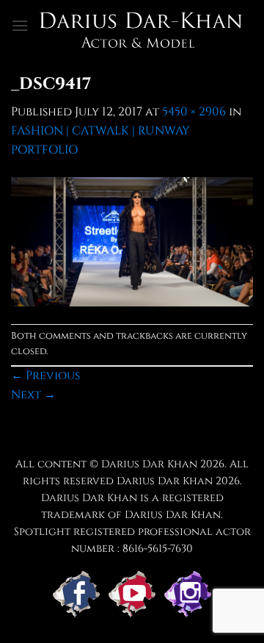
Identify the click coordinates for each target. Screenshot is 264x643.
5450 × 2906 (194, 112)
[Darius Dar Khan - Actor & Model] (141, 26)
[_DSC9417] (132, 241)
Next (33, 395)
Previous (45, 375)
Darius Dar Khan (165, 481)
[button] (20, 25)
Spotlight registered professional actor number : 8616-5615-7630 (132, 540)
